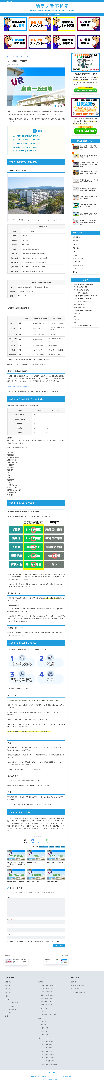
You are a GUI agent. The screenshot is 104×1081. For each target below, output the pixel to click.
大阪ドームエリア (46, 1011)
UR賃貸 (51, 847)
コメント (11, 897)
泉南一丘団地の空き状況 (81, 293)
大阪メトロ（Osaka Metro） (46, 1038)
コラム (75, 252)
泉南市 (63, 847)
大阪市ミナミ (44, 1034)
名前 (9, 919)
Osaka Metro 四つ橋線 (47, 1061)
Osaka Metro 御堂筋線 (47, 1041)
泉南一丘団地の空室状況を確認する (19, 386)
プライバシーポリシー (77, 985)
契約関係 (75, 241)
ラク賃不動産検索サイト (78, 992)
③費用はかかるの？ (79, 307)
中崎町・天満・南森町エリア (49, 985)
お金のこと (76, 244)
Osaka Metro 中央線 (46, 1051)
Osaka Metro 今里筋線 (47, 1054)
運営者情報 (74, 982)
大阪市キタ (44, 1031)
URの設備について (79, 265)
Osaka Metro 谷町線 (46, 1048)
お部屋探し (76, 237)
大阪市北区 (44, 1025)
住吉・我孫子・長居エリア (48, 1015)
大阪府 (57, 847)
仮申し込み (77, 313)
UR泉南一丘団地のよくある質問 (25, 143)
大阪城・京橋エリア (46, 992)
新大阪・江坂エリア (46, 1005)
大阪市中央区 (44, 1028)
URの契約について (79, 259)
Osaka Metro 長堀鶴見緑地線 (49, 1064)
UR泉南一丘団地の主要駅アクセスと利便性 (29, 140)
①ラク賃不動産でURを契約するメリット (85, 301)
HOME (53, 1073)
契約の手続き (77, 319)
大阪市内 (43, 1021)
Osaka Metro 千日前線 (47, 1058)
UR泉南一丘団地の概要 (80, 287)
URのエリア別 (43, 847)
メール (10, 927)
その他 (75, 272)
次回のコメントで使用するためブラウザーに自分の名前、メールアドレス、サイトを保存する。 (36, 941)
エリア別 (40, 982)
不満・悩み (76, 248)
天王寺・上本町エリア (47, 995)
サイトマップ (74, 989)
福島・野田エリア (46, 1001)
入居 (75, 322)
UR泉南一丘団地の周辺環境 (81, 290)
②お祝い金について (79, 304)
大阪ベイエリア (45, 1008)
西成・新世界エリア (46, 998)
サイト (9, 934)
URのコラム (77, 262)
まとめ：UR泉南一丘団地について (26, 151)
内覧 (75, 316)
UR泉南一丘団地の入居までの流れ (26, 147)
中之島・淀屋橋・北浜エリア (49, 988)
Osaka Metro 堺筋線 (46, 1045)
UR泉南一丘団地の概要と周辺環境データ (28, 136)
